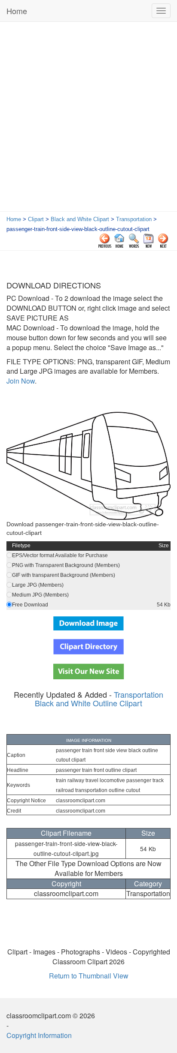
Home (16, 10)
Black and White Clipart (80, 219)
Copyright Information (39, 1035)
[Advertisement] (88, 118)
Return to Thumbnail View (88, 976)
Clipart (36, 219)
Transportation (134, 219)
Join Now (20, 381)
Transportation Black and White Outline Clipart (99, 698)
